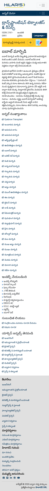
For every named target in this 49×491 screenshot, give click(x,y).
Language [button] (39, 35)
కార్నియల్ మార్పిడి (12, 166)
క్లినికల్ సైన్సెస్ (7, 395)
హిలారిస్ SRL (41, 487)
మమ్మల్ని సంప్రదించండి (11, 461)
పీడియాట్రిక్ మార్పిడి (12, 213)
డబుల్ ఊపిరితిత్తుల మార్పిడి (16, 192)
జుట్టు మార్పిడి (10, 187)
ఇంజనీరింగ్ (6, 384)
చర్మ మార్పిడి (9, 182)
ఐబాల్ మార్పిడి (10, 150)
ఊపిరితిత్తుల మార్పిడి (13, 145)
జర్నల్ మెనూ (8, 13)
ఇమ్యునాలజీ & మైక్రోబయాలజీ (14, 390)
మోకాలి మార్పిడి (11, 265)
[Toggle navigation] (42, 5)
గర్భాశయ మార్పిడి (12, 171)
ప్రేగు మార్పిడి (9, 228)
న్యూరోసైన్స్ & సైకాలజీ (11, 405)
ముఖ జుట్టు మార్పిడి (12, 244)
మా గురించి (6, 452)
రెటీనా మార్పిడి (10, 270)
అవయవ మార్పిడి (11, 135)
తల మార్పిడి (9, 197)
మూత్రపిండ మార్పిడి (12, 254)
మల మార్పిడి (9, 239)
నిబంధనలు (6, 465)
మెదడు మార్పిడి (11, 260)
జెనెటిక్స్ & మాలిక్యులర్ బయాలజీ (15, 400)
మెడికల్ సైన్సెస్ (8, 416)
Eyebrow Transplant (13, 119)
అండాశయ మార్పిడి (12, 124)
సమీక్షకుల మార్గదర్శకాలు (12, 444)
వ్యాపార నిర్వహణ (9, 421)
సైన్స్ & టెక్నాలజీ (8, 426)
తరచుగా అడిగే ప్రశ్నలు (11, 470)
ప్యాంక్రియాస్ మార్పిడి (13, 223)
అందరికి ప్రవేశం (8, 457)
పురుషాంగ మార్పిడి (12, 218)
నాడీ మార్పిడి (9, 208)
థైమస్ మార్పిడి (10, 202)
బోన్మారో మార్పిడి (11, 234)
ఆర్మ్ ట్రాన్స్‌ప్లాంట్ (11, 140)
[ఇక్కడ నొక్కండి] (14, 5)
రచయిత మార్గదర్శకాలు (11, 435)
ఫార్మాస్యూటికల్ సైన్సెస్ (11, 410)
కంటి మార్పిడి (9, 161)
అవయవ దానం (10, 130)
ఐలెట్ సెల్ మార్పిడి (12, 156)
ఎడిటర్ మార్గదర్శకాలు (11, 439)
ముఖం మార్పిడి (10, 249)
